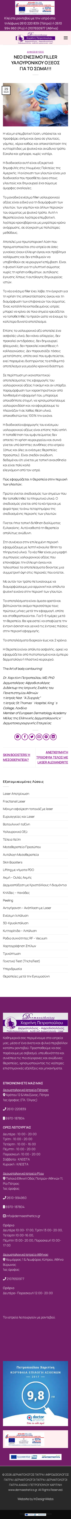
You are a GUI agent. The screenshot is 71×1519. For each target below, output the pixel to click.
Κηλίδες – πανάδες (16, 892)
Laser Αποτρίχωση (16, 793)
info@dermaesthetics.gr (23, 1216)
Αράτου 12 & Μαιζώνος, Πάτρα (27, 1095)
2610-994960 (17, 1198)
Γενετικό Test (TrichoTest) (21, 961)
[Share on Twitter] (32, 737)
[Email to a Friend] (39, 737)
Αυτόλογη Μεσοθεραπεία (21, 854)
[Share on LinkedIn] (53, 737)
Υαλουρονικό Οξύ (15, 832)
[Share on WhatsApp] (17, 737)
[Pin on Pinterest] (46, 737)
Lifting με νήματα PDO (18, 870)
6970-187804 (15, 1118)
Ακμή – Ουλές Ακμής (17, 877)
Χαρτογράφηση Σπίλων (19, 946)
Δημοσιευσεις (35, 51)
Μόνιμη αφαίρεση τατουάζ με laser (28, 809)
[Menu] (65, 38)
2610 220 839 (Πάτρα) (35, 23)
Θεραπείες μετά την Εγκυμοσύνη (26, 976)
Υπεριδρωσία (12, 969)
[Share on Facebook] (24, 737)
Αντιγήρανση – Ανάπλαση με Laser (27, 908)
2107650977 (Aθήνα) (43, 28)
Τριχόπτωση (12, 953)
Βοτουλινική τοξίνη (16, 824)
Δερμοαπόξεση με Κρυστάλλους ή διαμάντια (35, 885)
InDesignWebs (43, 1499)
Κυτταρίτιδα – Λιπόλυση (20, 931)
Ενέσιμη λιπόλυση (15, 915)
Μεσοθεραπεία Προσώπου (22, 847)
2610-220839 (16, 1109)
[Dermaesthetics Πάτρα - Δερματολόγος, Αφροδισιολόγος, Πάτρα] (35, 38)
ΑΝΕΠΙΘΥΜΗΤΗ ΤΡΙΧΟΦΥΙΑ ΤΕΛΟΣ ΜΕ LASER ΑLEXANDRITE (52, 757)
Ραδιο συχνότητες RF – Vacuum (25, 938)
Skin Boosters (12, 862)
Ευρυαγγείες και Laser (19, 816)
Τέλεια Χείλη (12, 839)
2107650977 (15, 1279)
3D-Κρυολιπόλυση (15, 923)
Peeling (8, 900)
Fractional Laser (14, 801)
